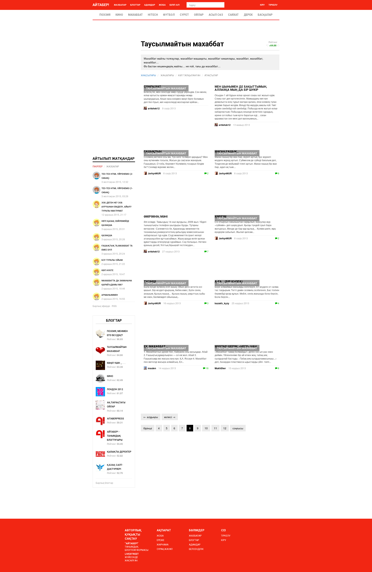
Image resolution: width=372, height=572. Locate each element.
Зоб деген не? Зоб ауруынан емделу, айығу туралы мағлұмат (117, 206)
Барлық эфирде (101, 306)
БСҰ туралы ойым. (112, 260)
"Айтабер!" (131, 543)
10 (206, 428)
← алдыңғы (150, 417)
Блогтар (135, 4)
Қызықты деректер (119, 451)
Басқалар (265, 14)
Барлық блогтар (104, 482)
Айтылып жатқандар (113, 158)
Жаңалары (167, 75)
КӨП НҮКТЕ (107, 270)
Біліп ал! (175, 4)
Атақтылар (211, 75)
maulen (152, 368)
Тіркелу (273, 4)
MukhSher (220, 368)
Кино (119, 14)
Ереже (160, 540)
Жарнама (162, 544)
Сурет (184, 14)
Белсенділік (196, 549)
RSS (114, 306)
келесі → (169, 417)
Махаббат (135, 14)
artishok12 (225, 125)
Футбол (169, 14)
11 (215, 428)
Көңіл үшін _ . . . (116, 363)
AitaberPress (115, 418)
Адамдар (149, 4)
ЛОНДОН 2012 (115, 389)
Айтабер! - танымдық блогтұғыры (114, 435)
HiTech (153, 14)
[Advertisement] (114, 98)
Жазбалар (120, 4)
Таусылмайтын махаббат (166, 88)
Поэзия (104, 14)
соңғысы (237, 428)
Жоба (162, 4)
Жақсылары (148, 75)
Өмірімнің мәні (156, 216)
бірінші (147, 428)
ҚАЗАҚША (107, 235)
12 (224, 428)
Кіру (262, 4)
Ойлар (199, 14)
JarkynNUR (225, 173)
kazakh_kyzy (222, 303)
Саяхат (233, 14)
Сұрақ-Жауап (165, 549)
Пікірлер (97, 166)
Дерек (248, 14)
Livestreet (132, 554)
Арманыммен (110, 295)
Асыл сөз (216, 14)
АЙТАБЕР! (101, 5)
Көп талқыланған (189, 75)
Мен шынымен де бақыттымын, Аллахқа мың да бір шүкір (241, 88)
